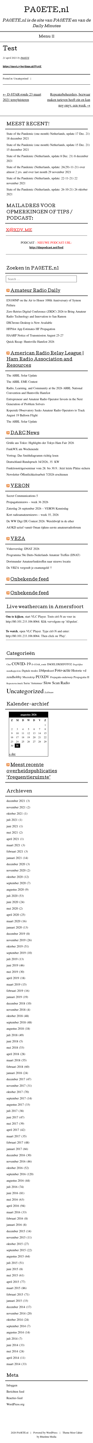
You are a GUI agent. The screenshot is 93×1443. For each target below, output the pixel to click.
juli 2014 (12, 1338)
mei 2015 (12, 1275)
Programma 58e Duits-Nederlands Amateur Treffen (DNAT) (43, 555)
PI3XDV (42, 676)
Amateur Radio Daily (35, 291)
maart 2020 (13, 921)
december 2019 (15, 934)
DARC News (24, 433)
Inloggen (11, 1385)
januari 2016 (14, 1225)
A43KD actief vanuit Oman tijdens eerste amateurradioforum (43, 527)
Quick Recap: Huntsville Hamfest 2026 (30, 341)
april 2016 (12, 1206)
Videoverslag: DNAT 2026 (22, 549)
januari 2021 (14, 858)
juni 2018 (12, 1041)
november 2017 (16, 1085)
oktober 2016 (14, 1168)
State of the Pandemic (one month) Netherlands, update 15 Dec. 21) (48, 145)
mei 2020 (12, 908)
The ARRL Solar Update (21, 375)
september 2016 (16, 1174)
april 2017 (12, 1130)
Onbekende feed (29, 580)
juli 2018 (12, 1035)
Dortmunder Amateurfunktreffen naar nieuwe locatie (38, 561)
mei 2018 (12, 1047)
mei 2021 (12, 832)
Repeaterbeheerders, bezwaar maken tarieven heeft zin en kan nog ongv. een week (68, 99)
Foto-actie (63, 670)
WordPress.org (15, 1404)
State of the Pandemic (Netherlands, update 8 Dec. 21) (39, 156)
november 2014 (16, 1313)
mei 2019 (12, 972)
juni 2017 (12, 1117)
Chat (8, 664)
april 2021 (12, 839)
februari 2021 (14, 851)
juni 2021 (12, 826)
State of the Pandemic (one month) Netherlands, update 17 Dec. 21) (48, 134)
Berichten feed (15, 1391)
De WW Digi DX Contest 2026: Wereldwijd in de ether (40, 521)
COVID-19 (21, 663)
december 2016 (15, 1155)
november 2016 (16, 1161)
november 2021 (16, 807)
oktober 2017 (14, 1092)
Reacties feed (14, 1398)
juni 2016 (12, 1193)
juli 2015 (12, 1263)
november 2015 (16, 1237)
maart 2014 (13, 1364)
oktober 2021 (14, 813)
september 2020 (16, 883)
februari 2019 (14, 991)
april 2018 (12, 1054)
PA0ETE (25, 57)
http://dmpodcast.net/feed (46, 247)
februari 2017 (14, 1142)
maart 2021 (13, 845)
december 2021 (15, 801)
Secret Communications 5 (22, 496)
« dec (12, 754)
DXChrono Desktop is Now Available (29, 323)
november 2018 (16, 1009)
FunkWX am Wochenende (22, 449)
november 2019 (16, 940)
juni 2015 (12, 1269)
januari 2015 (14, 1301)
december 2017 (15, 1079)
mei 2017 (12, 1123)
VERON (20, 486)
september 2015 (16, 1250)
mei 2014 (12, 1351)
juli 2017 (12, 1111)
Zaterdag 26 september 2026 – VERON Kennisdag (37, 508)
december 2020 (15, 864)
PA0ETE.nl (46, 10)
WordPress (52, 1432)
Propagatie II (81, 677)
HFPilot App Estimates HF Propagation (30, 329)
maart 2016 (13, 1212)
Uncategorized (21, 78)
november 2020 (16, 870)
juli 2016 (12, 1187)
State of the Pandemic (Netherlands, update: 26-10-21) (40, 189)
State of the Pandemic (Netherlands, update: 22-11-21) (40, 178)
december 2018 (15, 1003)
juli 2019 (12, 959)
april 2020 (12, 915)
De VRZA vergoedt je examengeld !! (29, 568)
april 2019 (12, 978)
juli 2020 (12, 896)
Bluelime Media (48, 1436)
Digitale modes (30, 671)
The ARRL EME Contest (21, 382)
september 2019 (16, 953)
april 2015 (12, 1282)
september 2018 (16, 1022)
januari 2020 (14, 927)
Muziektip (28, 677)
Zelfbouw (49, 692)
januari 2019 (14, 997)
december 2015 (15, 1231)
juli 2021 (12, 820)
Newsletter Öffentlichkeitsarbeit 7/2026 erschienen (37, 474)
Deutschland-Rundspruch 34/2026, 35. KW (32, 462)
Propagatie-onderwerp (61, 677)
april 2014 (12, 1358)
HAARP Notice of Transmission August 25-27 (34, 335)
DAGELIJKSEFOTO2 (59, 664)
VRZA (17, 539)
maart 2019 (13, 984)
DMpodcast (46, 670)
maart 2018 (13, 1060)
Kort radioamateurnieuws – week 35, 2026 (32, 515)
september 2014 (16, 1326)
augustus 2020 (15, 889)
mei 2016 (12, 1199)
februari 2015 (14, 1294)
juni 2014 (12, 1345)
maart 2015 (13, 1288)
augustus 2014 (15, 1332)
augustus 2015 (15, 1256)
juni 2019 (12, 965)
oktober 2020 (14, 877)
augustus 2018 (15, 1028)
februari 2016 (14, 1218)
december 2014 (15, 1307)
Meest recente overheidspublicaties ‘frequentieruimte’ (31, 771)
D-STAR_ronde (39, 664)
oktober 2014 (14, 1319)
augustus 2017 (15, 1104)
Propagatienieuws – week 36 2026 (27, 502)
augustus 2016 (15, 1180)
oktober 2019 (14, 946)
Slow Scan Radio (56, 682)
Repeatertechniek (14, 683)
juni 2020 (12, 902)
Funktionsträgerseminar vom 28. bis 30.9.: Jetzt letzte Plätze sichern (48, 468)
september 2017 (16, 1098)
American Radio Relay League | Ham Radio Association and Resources (45, 360)
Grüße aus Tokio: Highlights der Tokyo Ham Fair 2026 (40, 443)
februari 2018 (14, 1067)
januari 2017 (14, 1149)
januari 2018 (14, 1073)
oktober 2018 (14, 1016)
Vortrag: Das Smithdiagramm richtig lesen (32, 455)
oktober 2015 (14, 1244)
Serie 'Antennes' (33, 683)
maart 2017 (13, 1136)
